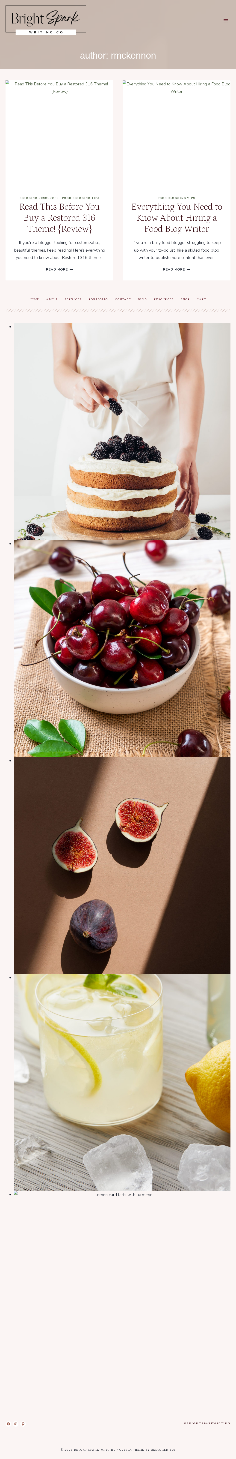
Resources (164, 299)
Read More (59, 269)
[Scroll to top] (224, 1452)
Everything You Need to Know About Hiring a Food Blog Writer (176, 218)
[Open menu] (225, 21)
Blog (142, 299)
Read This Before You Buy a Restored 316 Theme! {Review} (59, 218)
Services (73, 299)
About (52, 299)
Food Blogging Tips (81, 198)
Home (34, 299)
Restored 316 (163, 1449)
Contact (123, 299)
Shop (185, 299)
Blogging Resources (39, 198)
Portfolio (98, 299)
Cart (201, 299)
